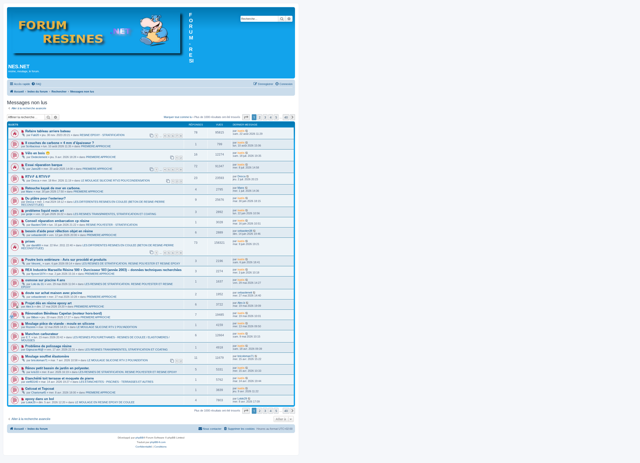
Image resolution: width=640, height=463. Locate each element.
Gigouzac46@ (35, 349)
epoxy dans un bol (39, 399)
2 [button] (259, 117)
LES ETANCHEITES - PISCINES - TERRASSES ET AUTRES (116, 381)
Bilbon (34, 317)
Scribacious (33, 146)
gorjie (29, 214)
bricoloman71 (39, 360)
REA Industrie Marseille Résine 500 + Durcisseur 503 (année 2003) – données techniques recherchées (103, 270)
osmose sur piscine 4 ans (45, 280)
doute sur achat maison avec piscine (53, 293)
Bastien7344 (38, 224)
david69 (36, 245)
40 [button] (286, 117)
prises (30, 241)
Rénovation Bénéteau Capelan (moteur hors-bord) (63, 313)
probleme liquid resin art (44, 210)
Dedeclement (39, 157)
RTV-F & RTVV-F (37, 176)
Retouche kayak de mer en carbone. (52, 188)
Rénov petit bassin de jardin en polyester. (57, 368)
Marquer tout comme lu (178, 117)
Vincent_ (36, 263)
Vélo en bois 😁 (37, 153)
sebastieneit (38, 296)
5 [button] (276, 117)
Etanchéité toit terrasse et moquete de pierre (59, 378)
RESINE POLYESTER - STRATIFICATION (112, 224)
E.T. (28, 337)
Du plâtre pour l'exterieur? (45, 198)
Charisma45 (38, 392)
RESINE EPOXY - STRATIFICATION (102, 135)
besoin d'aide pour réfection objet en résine (59, 231)
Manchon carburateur (41, 334)
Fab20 (35, 135)
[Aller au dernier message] (246, 130)
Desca (35, 180)
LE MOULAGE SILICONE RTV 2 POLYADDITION (106, 327)
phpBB (140, 437)
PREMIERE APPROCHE (96, 146)
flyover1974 (38, 273)
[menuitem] (36, 84)
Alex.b (30, 306)
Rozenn (31, 327)
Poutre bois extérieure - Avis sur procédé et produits (65, 260)
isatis (241, 130)
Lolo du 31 (37, 284)
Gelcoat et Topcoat (39, 388)
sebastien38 (38, 235)
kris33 (35, 372)
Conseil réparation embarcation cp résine (57, 221)
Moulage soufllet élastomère (47, 356)
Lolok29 (31, 402)
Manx (29, 191)
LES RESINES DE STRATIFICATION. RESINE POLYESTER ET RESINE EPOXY (131, 263)
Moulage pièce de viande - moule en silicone (59, 324)
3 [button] (265, 117)
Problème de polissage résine (48, 346)
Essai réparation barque (43, 165)
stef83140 (32, 381)
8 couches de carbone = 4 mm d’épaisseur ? (59, 143)
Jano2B (35, 168)
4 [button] (271, 117)
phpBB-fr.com (158, 442)
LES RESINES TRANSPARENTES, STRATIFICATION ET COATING (114, 214)
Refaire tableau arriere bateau (47, 131)
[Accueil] (98, 33)
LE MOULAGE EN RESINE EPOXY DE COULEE (104, 402)
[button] (246, 117)
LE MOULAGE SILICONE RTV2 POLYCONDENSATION (115, 180)
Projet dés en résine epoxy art (48, 303)
